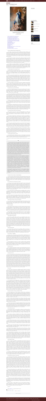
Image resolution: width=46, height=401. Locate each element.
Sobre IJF (7, 398)
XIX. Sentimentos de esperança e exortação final (12, 48)
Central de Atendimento (27, 398)
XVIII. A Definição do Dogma (10, 47)
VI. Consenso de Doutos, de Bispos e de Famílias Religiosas (13, 39)
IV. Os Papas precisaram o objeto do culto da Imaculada (13, 38)
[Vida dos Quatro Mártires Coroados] (32, 24)
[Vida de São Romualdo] (32, 22)
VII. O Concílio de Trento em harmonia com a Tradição (13, 40)
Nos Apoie (37, 398)
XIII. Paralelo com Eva (9, 44)
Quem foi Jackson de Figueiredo (11, 398)
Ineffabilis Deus (11, 388)
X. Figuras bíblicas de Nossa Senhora (11, 42)
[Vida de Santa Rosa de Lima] (32, 31)
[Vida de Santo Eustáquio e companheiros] (32, 29)
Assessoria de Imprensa (22, 398)
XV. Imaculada (8, 45)
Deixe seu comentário (18, 393)
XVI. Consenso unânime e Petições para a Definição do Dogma (13, 46)
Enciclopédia (31, 398)
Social (35, 398)
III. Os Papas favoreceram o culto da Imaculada (12, 37)
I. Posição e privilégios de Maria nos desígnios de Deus (13, 36)
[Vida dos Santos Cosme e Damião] (32, 27)
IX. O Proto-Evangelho (9, 41)
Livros (33, 398)
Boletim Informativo (17, 398)
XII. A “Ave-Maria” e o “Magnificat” (11, 43)
